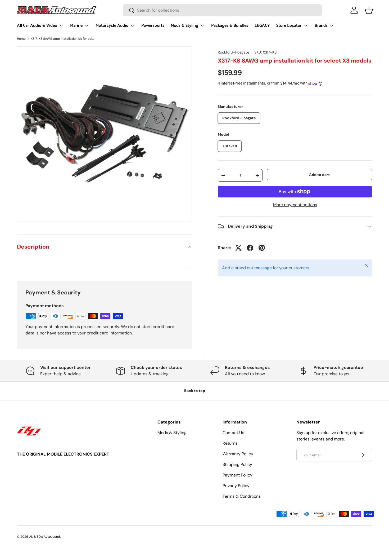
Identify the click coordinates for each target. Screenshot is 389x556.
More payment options (295, 205)
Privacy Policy (236, 485)
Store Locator (289, 25)
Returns (230, 443)
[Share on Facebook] (250, 248)
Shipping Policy (237, 464)
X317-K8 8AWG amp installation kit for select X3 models (62, 38)
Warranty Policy (238, 454)
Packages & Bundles (229, 25)
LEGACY (262, 25)
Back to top (194, 390)
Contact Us (233, 432)
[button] (369, 10)
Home (21, 38)
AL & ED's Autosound (44, 537)
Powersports (152, 25)
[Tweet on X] (238, 248)
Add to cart (319, 174)
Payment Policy (237, 475)
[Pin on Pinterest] (262, 248)
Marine (76, 25)
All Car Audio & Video (37, 25)
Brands (321, 25)
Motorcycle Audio (112, 25)
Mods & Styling (184, 25)
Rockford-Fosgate (233, 52)
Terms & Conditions (242, 496)
